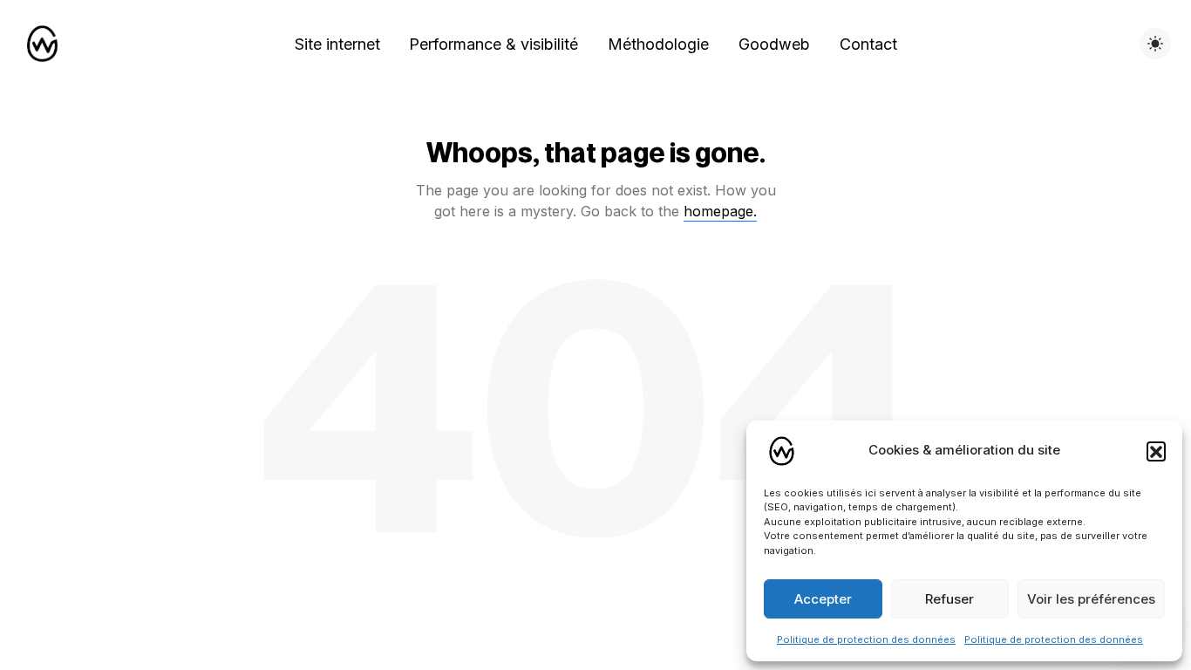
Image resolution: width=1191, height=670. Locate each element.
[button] (1156, 451)
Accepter (823, 599)
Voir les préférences (1091, 599)
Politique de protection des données (866, 639)
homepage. (720, 211)
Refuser (949, 599)
